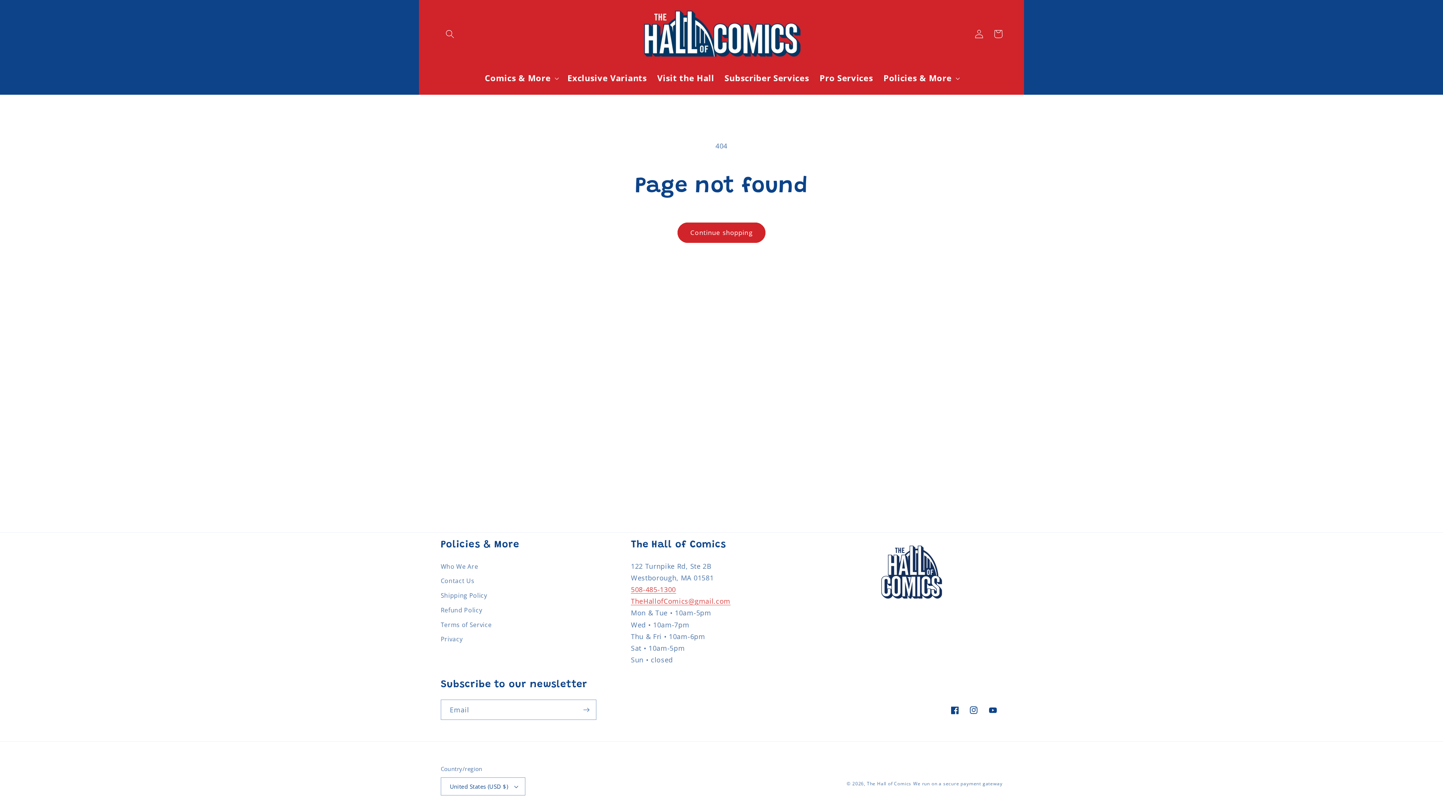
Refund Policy (462, 610)
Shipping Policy (464, 595)
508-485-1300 (653, 589)
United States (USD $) (479, 786)
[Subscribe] (586, 710)
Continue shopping (721, 232)
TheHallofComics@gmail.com (681, 601)
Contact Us (458, 581)
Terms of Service (466, 625)
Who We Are (459, 566)
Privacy (452, 639)
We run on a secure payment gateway (957, 783)
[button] (450, 34)
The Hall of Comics (889, 783)
